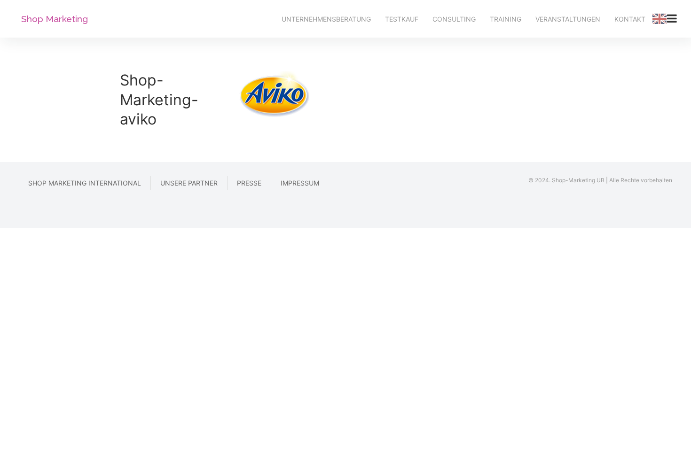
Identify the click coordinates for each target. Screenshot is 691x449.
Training (505, 19)
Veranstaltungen (567, 19)
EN (659, 19)
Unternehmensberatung (326, 19)
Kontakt (629, 19)
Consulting (454, 19)
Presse (249, 183)
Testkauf (401, 19)
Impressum (300, 183)
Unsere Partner (189, 183)
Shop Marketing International (84, 183)
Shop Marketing (54, 19)
